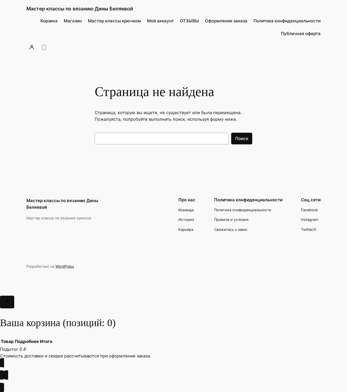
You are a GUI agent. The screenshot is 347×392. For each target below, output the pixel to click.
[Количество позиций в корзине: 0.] (44, 47)
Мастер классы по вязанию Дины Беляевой (79, 9)
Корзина (49, 20)
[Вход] (31, 47)
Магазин (73, 20)
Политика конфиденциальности (287, 20)
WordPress (64, 266)
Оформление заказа (226, 20)
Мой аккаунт (160, 20)
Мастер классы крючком (114, 20)
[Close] (7, 302)
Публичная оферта (301, 33)
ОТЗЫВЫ (189, 20)
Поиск (241, 138)
